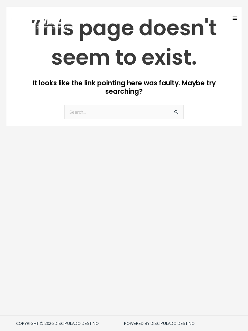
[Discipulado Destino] (44, 18)
